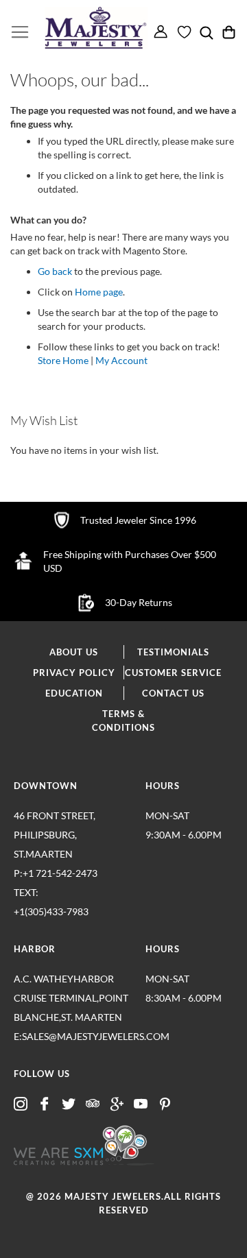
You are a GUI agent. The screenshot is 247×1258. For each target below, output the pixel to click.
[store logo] (96, 28)
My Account (121, 360)
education (74, 693)
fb (44, 1104)
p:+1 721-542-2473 (55, 892)
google (117, 1104)
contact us (173, 693)
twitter (68, 1104)
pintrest (165, 1104)
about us (73, 651)
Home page (99, 292)
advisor (92, 1104)
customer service (173, 672)
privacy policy (74, 672)
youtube (141, 1104)
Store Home (63, 360)
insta (20, 1104)
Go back (55, 271)
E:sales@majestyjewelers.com (72, 1036)
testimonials (173, 651)
